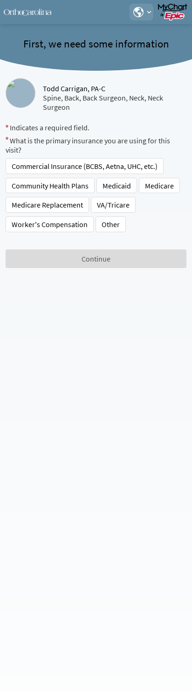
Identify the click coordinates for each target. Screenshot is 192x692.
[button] (141, 12)
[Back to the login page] (32, 12)
